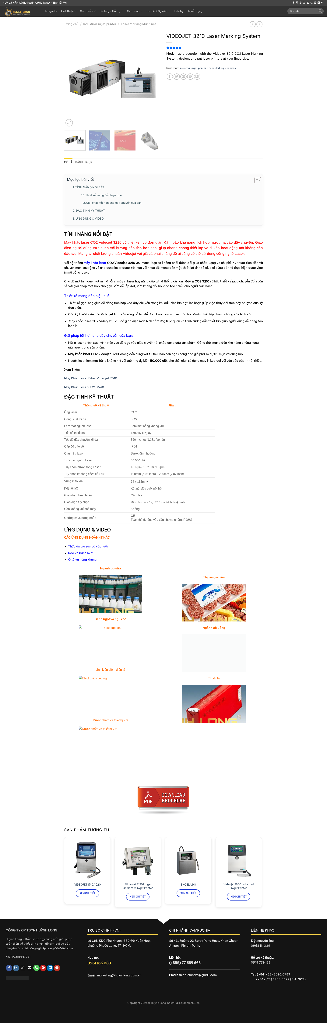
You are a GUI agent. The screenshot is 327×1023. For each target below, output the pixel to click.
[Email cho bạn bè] (183, 76)
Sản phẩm (86, 11)
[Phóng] (69, 122)
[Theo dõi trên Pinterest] (315, 3)
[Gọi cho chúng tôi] (311, 3)
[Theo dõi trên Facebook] (293, 3)
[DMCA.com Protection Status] (17, 978)
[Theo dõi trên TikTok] (300, 3)
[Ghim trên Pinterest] (190, 76)
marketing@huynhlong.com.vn (119, 975)
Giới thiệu (67, 11)
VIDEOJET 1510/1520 (87, 884)
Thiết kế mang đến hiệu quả (103, 195)
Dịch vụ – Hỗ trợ (110, 11)
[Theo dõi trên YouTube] (322, 3)
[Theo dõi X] (304, 3)
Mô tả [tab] (68, 162)
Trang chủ (50, 11)
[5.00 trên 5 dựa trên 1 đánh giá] (214, 47)
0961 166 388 (99, 963)
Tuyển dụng (195, 11)
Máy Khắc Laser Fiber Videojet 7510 (90, 378)
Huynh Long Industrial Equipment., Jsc (175, 1003)
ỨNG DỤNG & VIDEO (90, 218)
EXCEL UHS (188, 884)
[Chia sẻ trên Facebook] (170, 76)
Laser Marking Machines (138, 24)
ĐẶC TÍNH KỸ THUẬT (90, 210)
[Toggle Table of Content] (255, 180)
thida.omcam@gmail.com (198, 975)
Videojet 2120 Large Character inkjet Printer (138, 886)
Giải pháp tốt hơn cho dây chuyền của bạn (114, 202)
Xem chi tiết (87, 893)
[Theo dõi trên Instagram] (297, 3)
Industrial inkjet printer (99, 24)
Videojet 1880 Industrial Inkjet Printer (238, 886)
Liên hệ (178, 11)
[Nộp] (320, 11)
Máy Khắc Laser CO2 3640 (84, 387)
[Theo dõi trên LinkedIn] (319, 3)
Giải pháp (133, 11)
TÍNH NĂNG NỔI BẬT (89, 187)
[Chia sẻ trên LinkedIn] (197, 76)
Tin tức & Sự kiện (156, 11)
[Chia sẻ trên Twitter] (177, 76)
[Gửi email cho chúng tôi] (308, 3)
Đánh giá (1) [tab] (83, 162)
